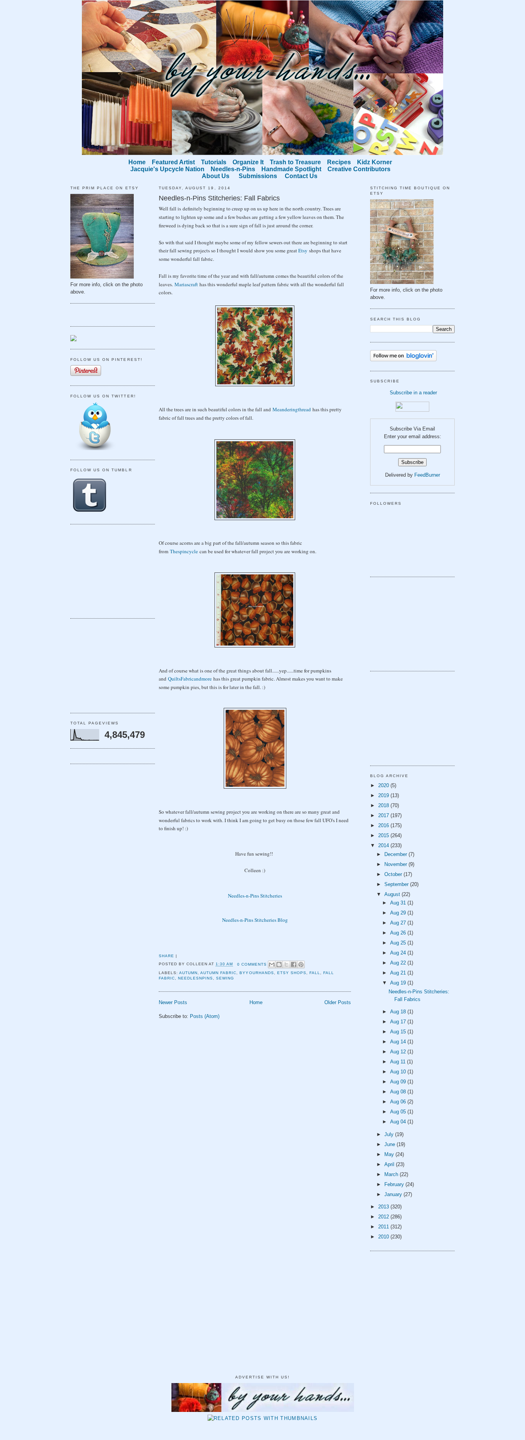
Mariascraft (186, 284)
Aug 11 (398, 1062)
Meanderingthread (291, 409)
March (392, 1174)
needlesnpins (195, 978)
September (397, 884)
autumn (188, 973)
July (389, 1134)
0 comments (252, 964)
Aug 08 (398, 1092)
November (396, 864)
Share (166, 956)
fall (314, 973)
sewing (225, 978)
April (390, 1164)
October (394, 874)
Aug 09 (398, 1082)
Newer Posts (173, 1002)
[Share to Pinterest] (301, 964)
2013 (384, 1207)
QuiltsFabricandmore (190, 678)
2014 (384, 845)
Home (255, 1002)
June (390, 1144)
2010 (384, 1237)
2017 (384, 815)
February (394, 1184)
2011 (384, 1227)
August (393, 894)
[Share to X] (286, 964)
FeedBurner (427, 475)
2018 (384, 805)
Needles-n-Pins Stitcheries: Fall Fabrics (219, 198)
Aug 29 (398, 913)
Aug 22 (398, 963)
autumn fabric (218, 973)
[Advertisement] (108, 570)
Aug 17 (398, 1022)
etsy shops (291, 973)
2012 (384, 1217)
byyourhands (256, 973)
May (389, 1154)
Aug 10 (398, 1072)
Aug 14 (398, 1042)
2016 (384, 825)
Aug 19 (398, 983)
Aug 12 (398, 1052)
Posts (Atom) (204, 1016)
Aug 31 (398, 903)
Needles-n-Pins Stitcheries (255, 895)
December (396, 854)
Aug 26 (398, 933)
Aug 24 (398, 953)
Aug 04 (398, 1122)
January (394, 1194)
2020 (384, 785)
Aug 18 (398, 1012)
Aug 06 (398, 1102)
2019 (384, 795)
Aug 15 (398, 1032)
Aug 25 (398, 943)
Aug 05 (398, 1112)
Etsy (302, 250)
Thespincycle (184, 551)
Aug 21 (398, 973)
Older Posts (337, 1002)
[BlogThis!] (279, 964)
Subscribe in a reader (413, 392)
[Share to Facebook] (293, 964)
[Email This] (272, 964)
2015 (384, 835)
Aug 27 (398, 923)
